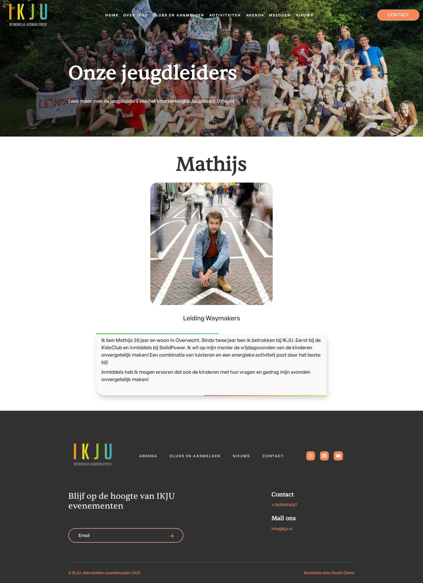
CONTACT (398, 14)
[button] (135, 15)
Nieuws (241, 456)
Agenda (148, 456)
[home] (39, 15)
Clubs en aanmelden (195, 456)
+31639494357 (284, 504)
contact (273, 456)
